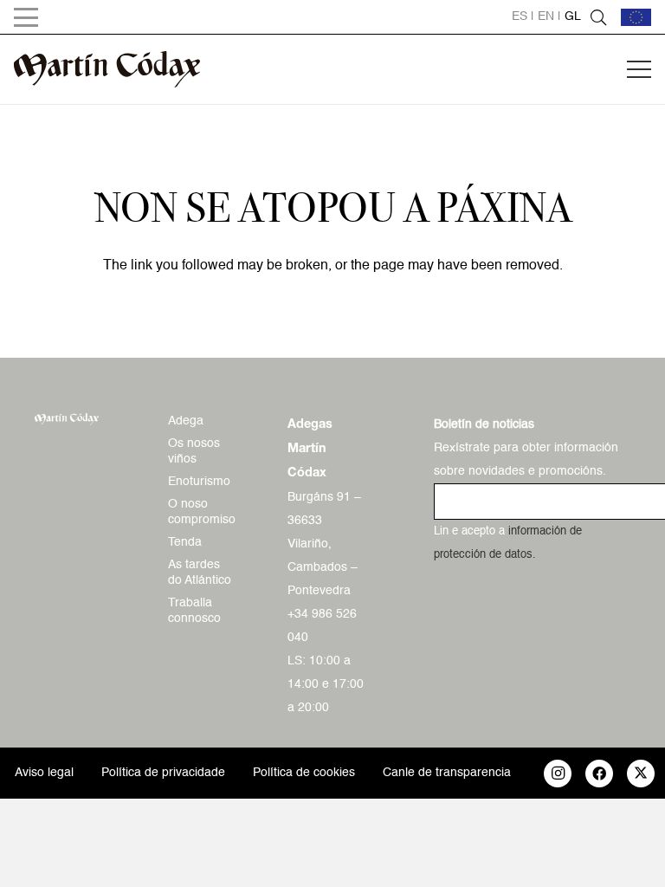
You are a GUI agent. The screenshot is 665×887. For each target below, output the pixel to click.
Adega (185, 421)
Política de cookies (304, 773)
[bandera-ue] (636, 17)
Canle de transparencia (447, 773)
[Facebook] (599, 773)
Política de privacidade (163, 773)
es (519, 16)
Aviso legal (44, 773)
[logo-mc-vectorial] (107, 69)
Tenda (185, 542)
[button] (26, 17)
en (546, 16)
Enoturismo (199, 482)
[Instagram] (557, 773)
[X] (641, 773)
